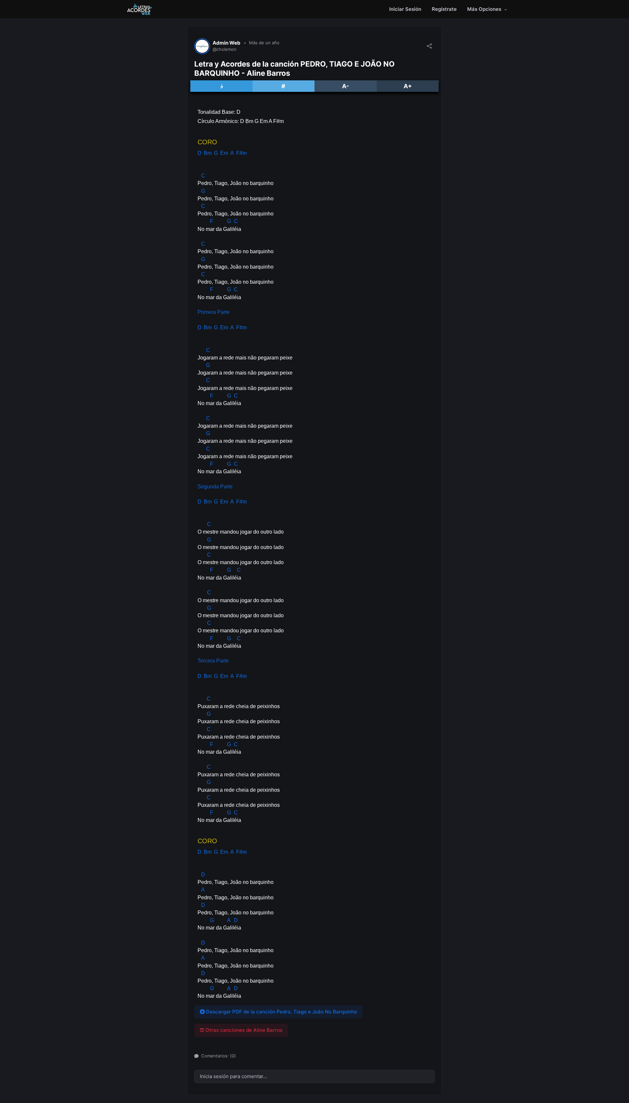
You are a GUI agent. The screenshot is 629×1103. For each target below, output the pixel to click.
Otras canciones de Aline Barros (243, 1030)
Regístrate (444, 9)
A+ (408, 86)
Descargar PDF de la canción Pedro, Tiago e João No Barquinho (281, 1012)
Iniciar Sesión (405, 9)
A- (345, 86)
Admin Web (226, 43)
